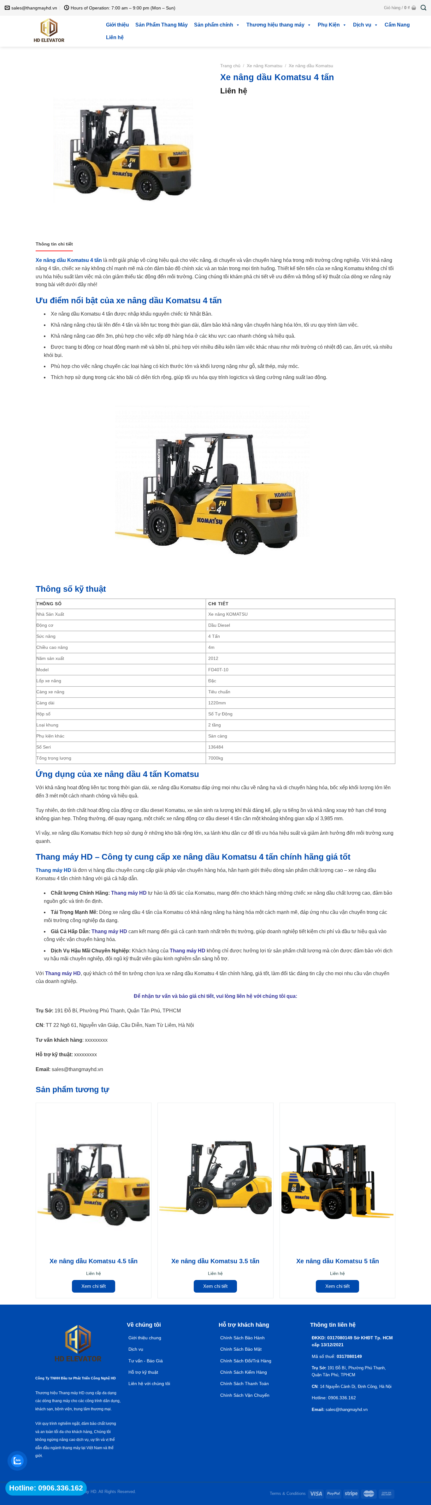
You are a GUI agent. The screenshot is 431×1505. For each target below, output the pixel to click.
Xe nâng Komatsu (264, 65)
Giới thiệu (117, 24)
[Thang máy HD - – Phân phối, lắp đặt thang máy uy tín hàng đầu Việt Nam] (49, 31)
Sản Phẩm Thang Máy (161, 24)
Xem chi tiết (93, 1286)
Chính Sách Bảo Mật (241, 1349)
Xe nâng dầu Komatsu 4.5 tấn (94, 1261)
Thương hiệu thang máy (275, 24)
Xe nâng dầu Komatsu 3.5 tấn (215, 1261)
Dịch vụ (362, 24)
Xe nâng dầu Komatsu (311, 65)
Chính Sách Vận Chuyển (244, 1395)
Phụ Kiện (329, 24)
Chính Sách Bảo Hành (242, 1337)
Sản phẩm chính (213, 24)
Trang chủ (230, 65)
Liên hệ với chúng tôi (149, 1383)
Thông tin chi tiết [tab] (54, 243)
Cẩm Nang (397, 24)
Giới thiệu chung (144, 1337)
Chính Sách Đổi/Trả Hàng (245, 1360)
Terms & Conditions (288, 1493)
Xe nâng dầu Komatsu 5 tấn (337, 1261)
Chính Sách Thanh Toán (244, 1383)
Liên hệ (115, 37)
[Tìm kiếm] (423, 8)
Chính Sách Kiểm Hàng (243, 1372)
